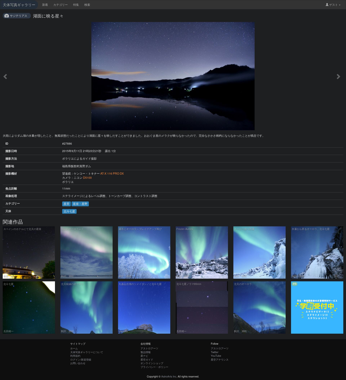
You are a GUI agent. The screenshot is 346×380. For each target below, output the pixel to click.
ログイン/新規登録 (80, 359)
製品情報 (146, 352)
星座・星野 (80, 204)
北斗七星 (69, 211)
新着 (45, 5)
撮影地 (9, 166)
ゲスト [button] (334, 5)
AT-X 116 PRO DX (112, 173)
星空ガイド (147, 359)
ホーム (74, 348)
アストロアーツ (149, 348)
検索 (87, 5)
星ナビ (144, 355)
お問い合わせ (77, 363)
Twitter (214, 352)
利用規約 (75, 355)
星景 (66, 204)
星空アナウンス (220, 359)
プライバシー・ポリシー (154, 367)
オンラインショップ (152, 363)
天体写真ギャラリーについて (86, 352)
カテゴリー (60, 5)
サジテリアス (18, 16)
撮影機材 (11, 173)
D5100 (87, 177)
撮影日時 (11, 151)
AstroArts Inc (168, 376)
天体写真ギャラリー (19, 4)
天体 (8, 211)
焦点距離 (11, 188)
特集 (76, 5)
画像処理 (11, 196)
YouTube (216, 355)
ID (6, 144)
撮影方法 (11, 159)
